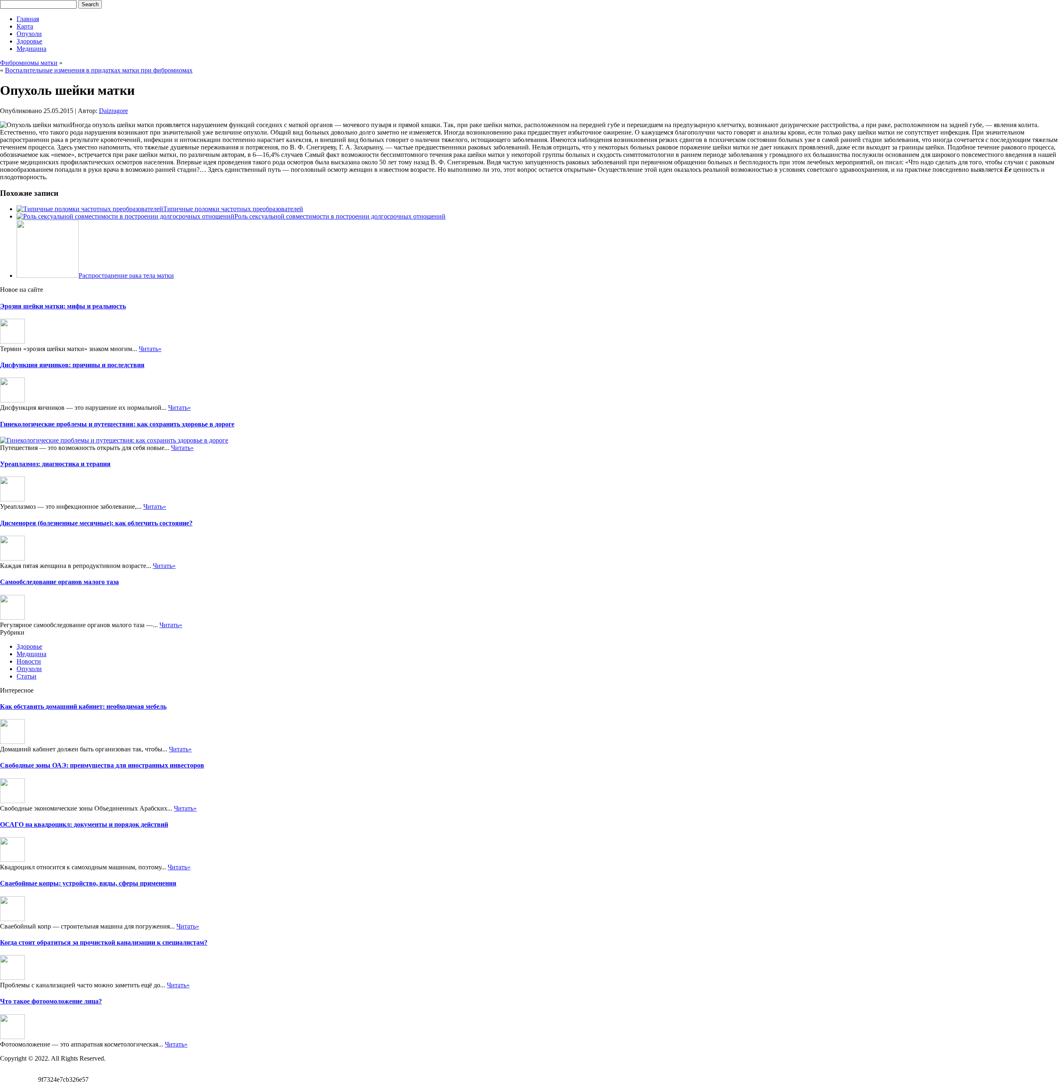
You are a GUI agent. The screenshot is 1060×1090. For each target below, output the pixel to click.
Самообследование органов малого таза (59, 581)
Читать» (150, 348)
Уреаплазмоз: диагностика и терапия (55, 463)
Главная (28, 18)
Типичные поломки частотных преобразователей (233, 208)
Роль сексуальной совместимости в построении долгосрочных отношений (340, 216)
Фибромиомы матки (29, 62)
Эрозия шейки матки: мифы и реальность (63, 306)
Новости (29, 661)
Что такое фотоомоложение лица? (51, 1001)
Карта (25, 26)
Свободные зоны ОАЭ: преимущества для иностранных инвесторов (102, 765)
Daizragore (113, 110)
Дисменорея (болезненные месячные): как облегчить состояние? (96, 523)
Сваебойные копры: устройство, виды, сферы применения (88, 883)
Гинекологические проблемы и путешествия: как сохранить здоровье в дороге (117, 424)
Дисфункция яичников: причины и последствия (72, 364)
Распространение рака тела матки (126, 275)
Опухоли (29, 33)
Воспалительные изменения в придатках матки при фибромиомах (99, 70)
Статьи (26, 676)
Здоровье (29, 41)
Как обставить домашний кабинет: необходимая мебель (83, 706)
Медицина (31, 48)
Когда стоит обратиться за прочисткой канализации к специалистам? (103, 942)
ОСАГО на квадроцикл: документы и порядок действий (84, 824)
